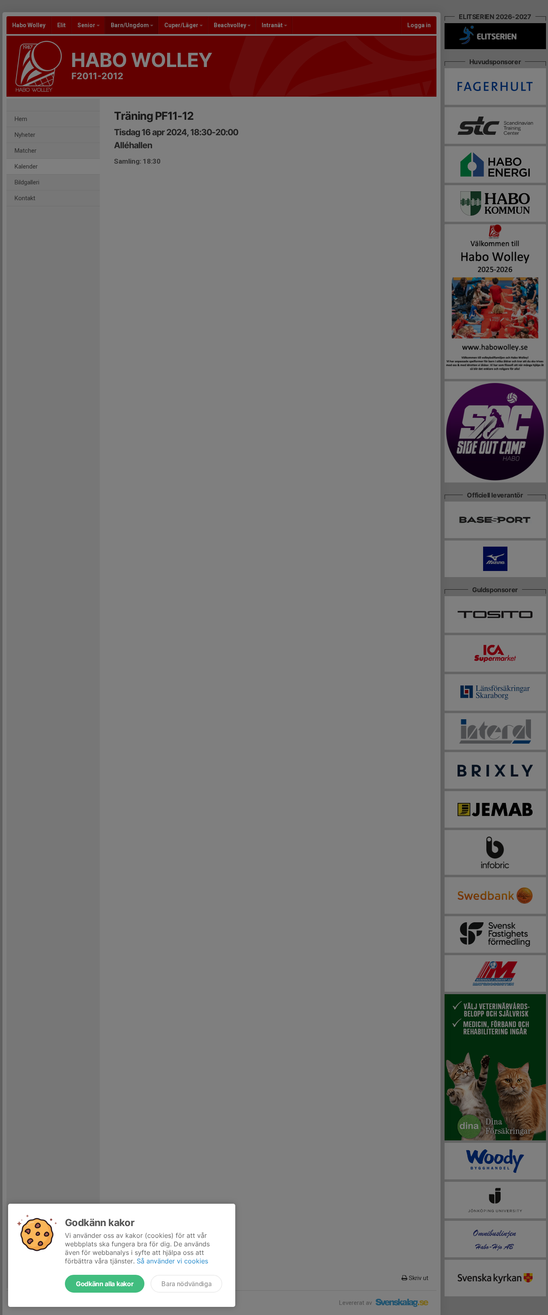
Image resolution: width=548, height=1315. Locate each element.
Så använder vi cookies (172, 1261)
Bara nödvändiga (186, 1284)
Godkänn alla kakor (104, 1284)
